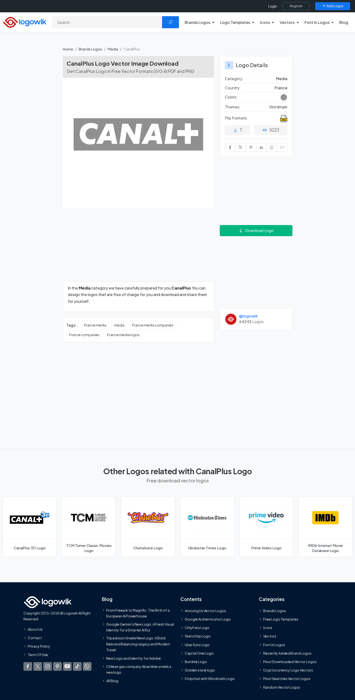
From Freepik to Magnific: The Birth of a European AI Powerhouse (138, 613)
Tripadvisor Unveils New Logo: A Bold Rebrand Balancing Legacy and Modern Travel (138, 644)
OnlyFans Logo (197, 627)
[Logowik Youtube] (67, 666)
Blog (343, 22)
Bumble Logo (196, 661)
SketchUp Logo (198, 636)
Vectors (269, 636)
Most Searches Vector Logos (286, 679)
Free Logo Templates (280, 619)
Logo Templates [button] (235, 22)
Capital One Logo (199, 653)
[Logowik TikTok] (77, 666)
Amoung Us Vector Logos (205, 610)
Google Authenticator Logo (208, 619)
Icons (267, 627)
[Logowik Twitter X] (37, 666)
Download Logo (259, 230)
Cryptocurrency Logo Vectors (288, 670)
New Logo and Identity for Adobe (133, 658)
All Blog (112, 681)
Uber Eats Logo (197, 645)
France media (95, 325)
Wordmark (278, 106)
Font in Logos (274, 645)
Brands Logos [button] (197, 22)
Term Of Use (38, 654)
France (281, 87)
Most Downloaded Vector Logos (290, 661)
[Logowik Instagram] (47, 666)
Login (272, 6)
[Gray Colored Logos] (283, 97)
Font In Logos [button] (317, 22)
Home (68, 49)
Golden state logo (200, 670)
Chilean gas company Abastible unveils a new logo (138, 669)
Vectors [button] (287, 22)
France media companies (152, 325)
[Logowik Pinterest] (57, 666)
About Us (35, 629)
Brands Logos (90, 49)
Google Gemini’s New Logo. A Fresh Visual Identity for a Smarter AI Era (140, 627)
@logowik (248, 315)
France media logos (123, 334)
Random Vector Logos (281, 687)
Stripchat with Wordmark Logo (210, 679)
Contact (35, 638)
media (119, 325)
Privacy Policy (39, 646)
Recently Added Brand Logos (287, 653)
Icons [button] (265, 22)
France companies (84, 334)
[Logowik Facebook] (27, 666)
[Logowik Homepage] (24, 21)
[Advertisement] (138, 248)
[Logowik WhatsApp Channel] (87, 666)
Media (113, 49)
